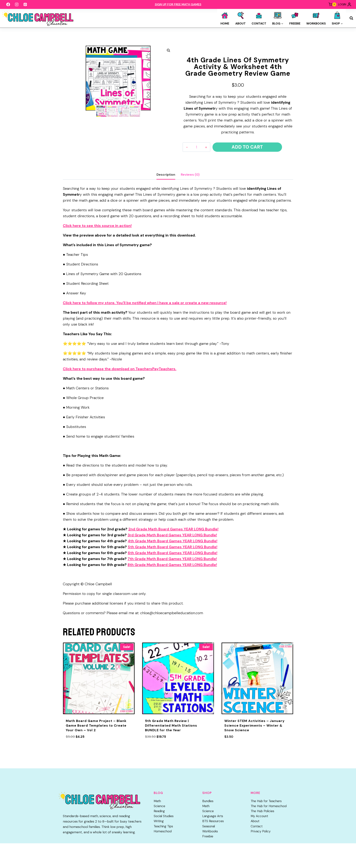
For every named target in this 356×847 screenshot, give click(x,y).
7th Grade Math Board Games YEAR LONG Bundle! (172, 558)
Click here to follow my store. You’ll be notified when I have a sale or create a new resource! (145, 302)
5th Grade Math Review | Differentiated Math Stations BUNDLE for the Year (171, 725)
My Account (259, 816)
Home (224, 23)
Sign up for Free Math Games (178, 4)
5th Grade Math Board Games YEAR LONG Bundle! (172, 546)
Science (159, 806)
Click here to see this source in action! (97, 225)
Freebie (294, 23)
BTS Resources (213, 821)
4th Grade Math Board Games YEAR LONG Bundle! (172, 541)
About (240, 23)
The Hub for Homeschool (269, 806)
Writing (159, 821)
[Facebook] (8, 4)
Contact (259, 23)
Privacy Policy (261, 831)
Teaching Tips (163, 826)
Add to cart (247, 147)
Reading (159, 811)
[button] (168, 50)
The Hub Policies (262, 811)
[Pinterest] (25, 4)
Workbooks (316, 23)
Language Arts (212, 816)
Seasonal (208, 826)
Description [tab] (165, 174)
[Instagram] (16, 4)
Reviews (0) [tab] (190, 174)
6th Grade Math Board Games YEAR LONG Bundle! (172, 552)
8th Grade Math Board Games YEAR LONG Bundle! (172, 564)
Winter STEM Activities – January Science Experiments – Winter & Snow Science (254, 725)
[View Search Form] (351, 18)
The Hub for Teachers (266, 801)
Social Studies (164, 816)
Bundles (207, 801)
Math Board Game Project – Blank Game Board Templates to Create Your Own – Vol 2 (96, 725)
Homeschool (163, 831)
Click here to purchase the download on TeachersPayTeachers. (119, 368)
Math (157, 801)
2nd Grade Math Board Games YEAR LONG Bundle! (173, 529)
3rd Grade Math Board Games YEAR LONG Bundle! (172, 535)
